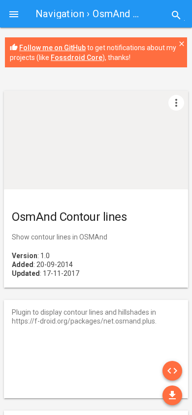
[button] (14, 14)
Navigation (59, 14)
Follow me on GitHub (52, 48)
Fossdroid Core (76, 57)
